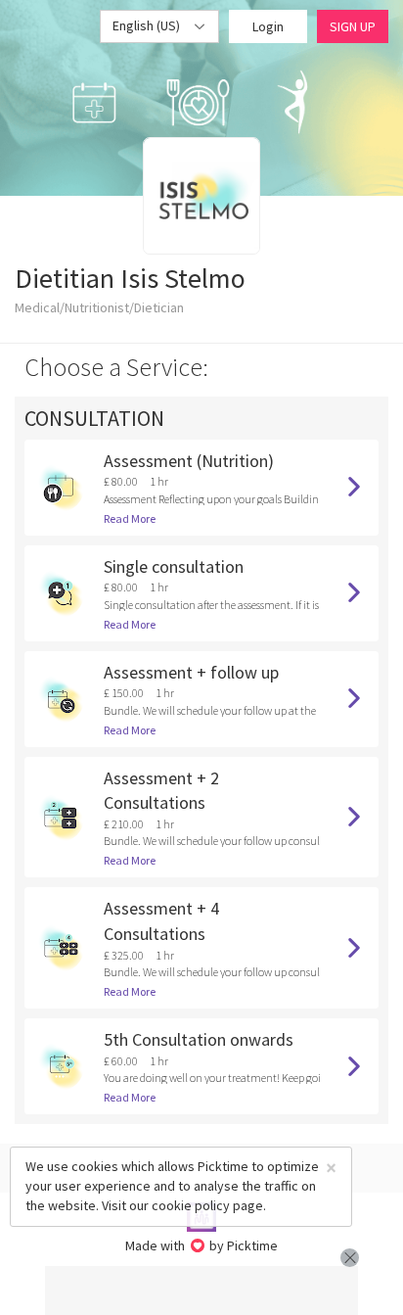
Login (268, 26)
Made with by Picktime (202, 1245)
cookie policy (191, 1205)
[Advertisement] (201, 1290)
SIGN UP (353, 26)
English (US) (147, 25)
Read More (130, 518)
